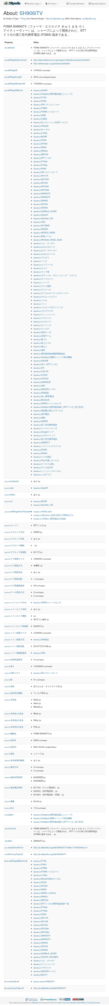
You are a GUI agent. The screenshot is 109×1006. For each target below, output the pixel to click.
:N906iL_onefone (44, 892)
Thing (22, 18)
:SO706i (40, 204)
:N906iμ (40, 150)
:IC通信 (40, 118)
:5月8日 (40, 374)
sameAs (11, 981)
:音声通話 (41, 414)
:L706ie (40, 132)
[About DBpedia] (12, 3)
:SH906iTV (44, 981)
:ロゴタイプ (42, 321)
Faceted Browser (76, 3)
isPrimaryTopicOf (14, 854)
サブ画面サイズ (14, 558)
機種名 (10, 733)
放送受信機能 (13, 692)
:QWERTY (41, 442)
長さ (9, 807)
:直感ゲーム (42, 335)
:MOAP (40, 136)
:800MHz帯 (42, 382)
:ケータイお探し (44, 463)
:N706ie (40, 143)
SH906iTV (31, 12)
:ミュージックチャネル (47, 470)
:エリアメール (43, 264)
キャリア (11, 525)
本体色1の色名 (14, 713)
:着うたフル (42, 342)
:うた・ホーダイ (44, 243)
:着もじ (40, 346)
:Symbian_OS (43, 218)
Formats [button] (52, 3)
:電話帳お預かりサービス (48, 410)
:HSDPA (40, 421)
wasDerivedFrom (14, 847)
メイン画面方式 (14, 639)
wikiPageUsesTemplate (18, 511)
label (8, 840)
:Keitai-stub (42, 511)
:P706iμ (40, 165)
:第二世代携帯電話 (45, 424)
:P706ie (40, 161)
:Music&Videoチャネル (47, 878)
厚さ (9, 666)
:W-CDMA (41, 225)
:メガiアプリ (42, 474)
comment (10, 828)
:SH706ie (41, 186)
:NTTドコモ (42, 157)
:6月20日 (41, 378)
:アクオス (41, 257)
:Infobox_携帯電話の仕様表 (49, 518)
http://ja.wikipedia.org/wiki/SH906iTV (49, 854)
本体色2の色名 (14, 720)
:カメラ (40, 268)
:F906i (39, 100)
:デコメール (42, 289)
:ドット (40, 303)
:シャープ (41, 282)
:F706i (39, 97)
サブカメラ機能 (14, 545)
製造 (9, 753)
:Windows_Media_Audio (47, 239)
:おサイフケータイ (45, 250)
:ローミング (42, 325)
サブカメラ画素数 (15, 552)
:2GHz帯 (40, 360)
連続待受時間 (13, 777)
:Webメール (42, 236)
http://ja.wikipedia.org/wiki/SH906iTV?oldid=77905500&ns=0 (60, 847)
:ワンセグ (41, 328)
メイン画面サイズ (15, 632)
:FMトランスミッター (46, 104)
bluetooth (12, 481)
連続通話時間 (13, 787)
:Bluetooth (41, 399)
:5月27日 (41, 371)
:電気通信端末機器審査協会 (49, 353)
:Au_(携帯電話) (43, 396)
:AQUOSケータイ (44, 389)
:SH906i (40, 200)
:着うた (40, 339)
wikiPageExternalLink (16, 59)
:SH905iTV (41, 197)
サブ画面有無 (13, 572)
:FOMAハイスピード (46, 111)
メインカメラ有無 (15, 609)
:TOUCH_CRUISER (45, 956)
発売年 (10, 740)
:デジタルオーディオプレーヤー (51, 293)
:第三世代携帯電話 (45, 438)
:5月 (38, 367)
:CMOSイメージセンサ (47, 403)
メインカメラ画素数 (16, 626)
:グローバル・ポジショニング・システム (55, 275)
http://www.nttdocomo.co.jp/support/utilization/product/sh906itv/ (61, 59)
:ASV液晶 (41, 392)
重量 (9, 801)
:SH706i (40, 182)
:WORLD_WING (44, 232)
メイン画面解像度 (15, 652)
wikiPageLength (13, 76)
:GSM (39, 115)
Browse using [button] (33, 3)
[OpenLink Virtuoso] (31, 999)
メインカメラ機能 (15, 615)
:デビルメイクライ (45, 296)
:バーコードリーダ (45, 428)
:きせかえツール (44, 253)
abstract (10, 47)
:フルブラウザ (43, 310)
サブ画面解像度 (14, 585)
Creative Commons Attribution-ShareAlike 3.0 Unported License (78, 1002)
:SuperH (40, 214)
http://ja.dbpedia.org (55, 18)
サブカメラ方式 (14, 532)
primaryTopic (14, 988)
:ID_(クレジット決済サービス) (50, 122)
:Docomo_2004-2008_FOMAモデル (53, 515)
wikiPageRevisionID (15, 83)
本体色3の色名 (14, 726)
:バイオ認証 (42, 456)
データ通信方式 (14, 592)
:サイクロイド (43, 278)
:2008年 (40, 90)
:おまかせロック (44, 246)
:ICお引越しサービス (46, 460)
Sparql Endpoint (98, 3)
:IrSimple (41, 125)
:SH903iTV (41, 193)
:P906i (39, 168)
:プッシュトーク (44, 314)
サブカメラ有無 (14, 538)
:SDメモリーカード (45, 172)
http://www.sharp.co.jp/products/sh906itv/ (51, 63)
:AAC (39, 385)
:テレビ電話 (42, 285)
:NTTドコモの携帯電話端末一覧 (51, 903)
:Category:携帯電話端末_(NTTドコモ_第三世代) (58, 406)
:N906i (39, 147)
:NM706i (40, 154)
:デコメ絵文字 (43, 467)
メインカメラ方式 (15, 602)
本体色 (10, 699)
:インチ (40, 261)
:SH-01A (40, 175)
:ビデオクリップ (44, 435)
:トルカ (40, 300)
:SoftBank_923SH (44, 211)
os (8, 501)
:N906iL (40, 453)
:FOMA (40, 108)
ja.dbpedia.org (89, 18)
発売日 (10, 746)
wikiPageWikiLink (14, 90)
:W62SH (40, 229)
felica (10, 494)
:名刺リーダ (42, 332)
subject (9, 814)
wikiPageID (11, 70)
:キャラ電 (41, 271)
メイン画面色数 (14, 646)
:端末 (39, 350)
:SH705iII (41, 179)
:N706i (39, 140)
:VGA (39, 221)
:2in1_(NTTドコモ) (45, 364)
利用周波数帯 (13, 659)
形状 (9, 686)
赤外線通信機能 (14, 760)
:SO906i (40, 207)
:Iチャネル (41, 129)
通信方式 (11, 766)
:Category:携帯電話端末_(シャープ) (52, 93)
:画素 (39, 417)
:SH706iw (41, 189)
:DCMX (40, 449)
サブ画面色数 (13, 578)
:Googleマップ (43, 431)
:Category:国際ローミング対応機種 (52, 357)
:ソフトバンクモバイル (47, 446)
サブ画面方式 (13, 565)
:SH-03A (40, 921)
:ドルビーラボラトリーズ (48, 307)
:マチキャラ (42, 318)
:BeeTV (40, 974)
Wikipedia (35, 1002)
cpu (9, 487)
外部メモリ (12, 672)
